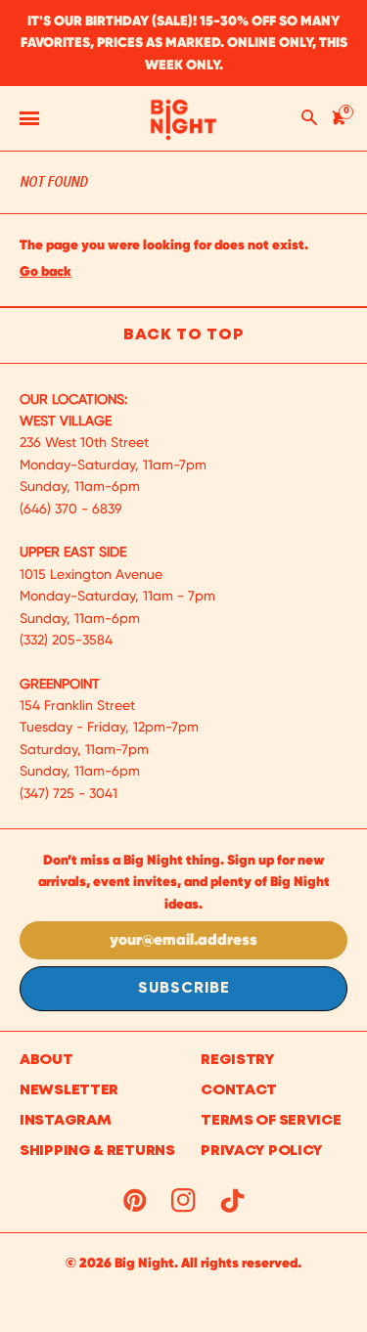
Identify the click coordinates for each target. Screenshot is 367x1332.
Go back (45, 271)
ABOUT (46, 1060)
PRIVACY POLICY (262, 1151)
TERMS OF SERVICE (271, 1121)
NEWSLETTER (69, 1090)
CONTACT (239, 1090)
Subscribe (184, 989)
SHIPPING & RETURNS (97, 1151)
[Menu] (29, 118)
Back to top (183, 335)
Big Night (144, 1262)
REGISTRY (238, 1060)
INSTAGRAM (65, 1121)
